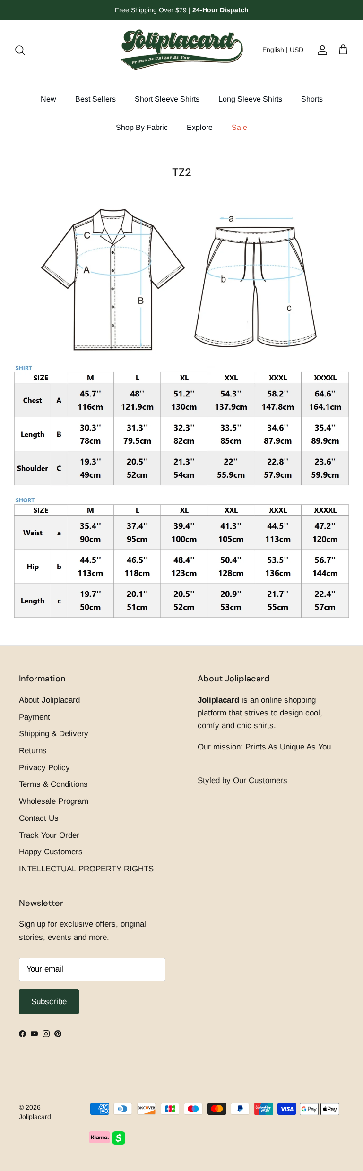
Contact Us (39, 818)
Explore (200, 127)
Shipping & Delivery (53, 733)
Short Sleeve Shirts (167, 99)
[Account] (320, 49)
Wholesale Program (53, 801)
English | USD (282, 49)
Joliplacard (35, 1116)
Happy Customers (51, 851)
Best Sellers (95, 99)
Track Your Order (49, 835)
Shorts (312, 99)
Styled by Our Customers (242, 780)
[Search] (20, 49)
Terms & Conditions (53, 784)
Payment (34, 717)
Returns (33, 750)
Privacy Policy (44, 767)
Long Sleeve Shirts (250, 99)
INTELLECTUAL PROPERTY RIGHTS (86, 868)
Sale (239, 127)
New (48, 99)
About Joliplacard (49, 700)
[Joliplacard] (181, 49)
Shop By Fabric (142, 127)
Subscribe (49, 1001)
